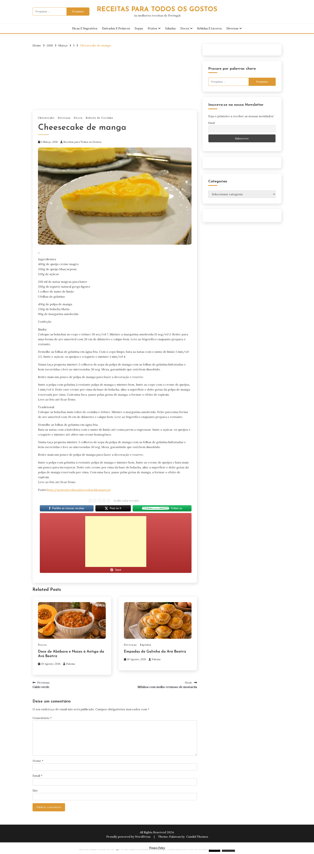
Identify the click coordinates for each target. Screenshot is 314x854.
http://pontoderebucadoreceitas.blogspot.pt (78, 490)
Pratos (152, 28)
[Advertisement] (115, 77)
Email (37, 775)
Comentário (42, 718)
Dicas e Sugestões (84, 28)
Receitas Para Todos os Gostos (157, 9)
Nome (38, 761)
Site (35, 790)
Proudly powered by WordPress (128, 836)
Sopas (139, 28)
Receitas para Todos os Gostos (82, 142)
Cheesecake (46, 117)
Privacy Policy (157, 847)
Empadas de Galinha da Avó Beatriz (155, 651)
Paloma (70, 663)
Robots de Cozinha (99, 117)
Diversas (232, 28)
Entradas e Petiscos (116, 28)
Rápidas (145, 644)
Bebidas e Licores (209, 28)
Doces (184, 28)
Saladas (170, 28)
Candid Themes (197, 836)
